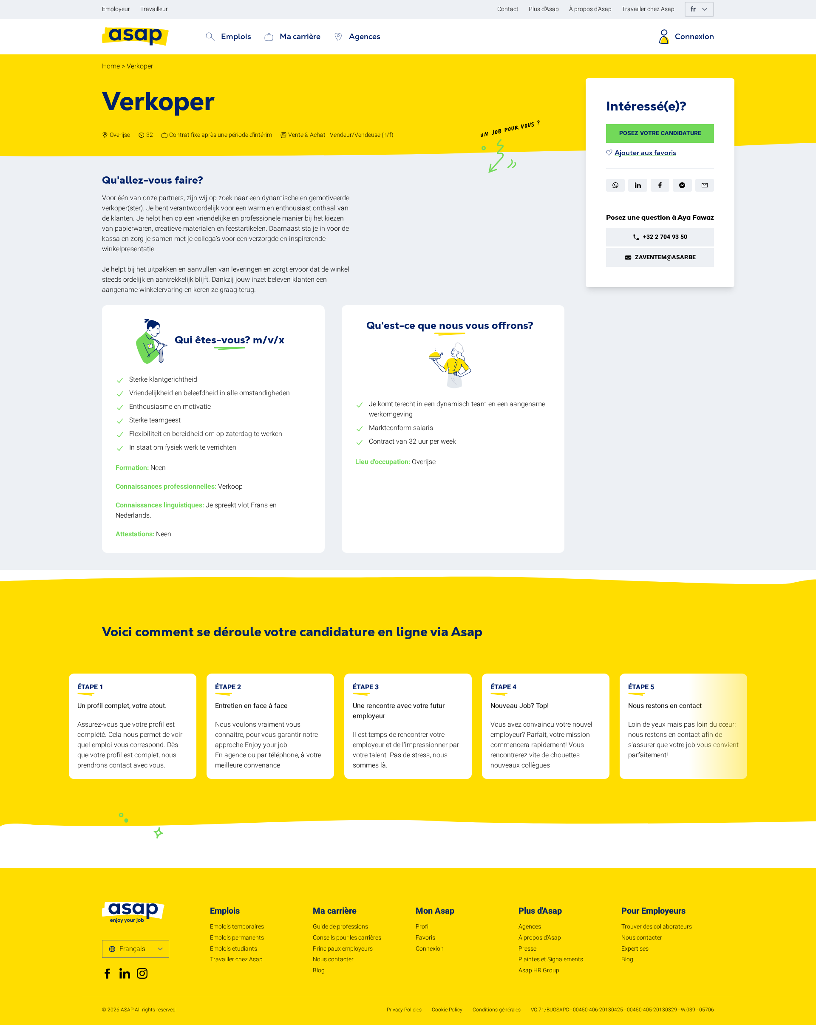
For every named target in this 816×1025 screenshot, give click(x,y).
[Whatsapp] (615, 185)
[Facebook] (660, 185)
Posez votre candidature (660, 133)
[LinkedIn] (637, 185)
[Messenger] (682, 185)
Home (111, 66)
